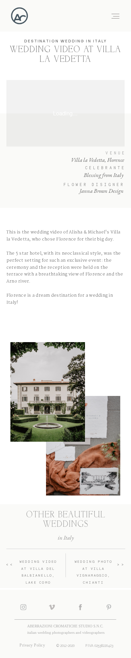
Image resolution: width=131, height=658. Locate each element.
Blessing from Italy (104, 175)
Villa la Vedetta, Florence (97, 159)
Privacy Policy (32, 645)
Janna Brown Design (102, 190)
